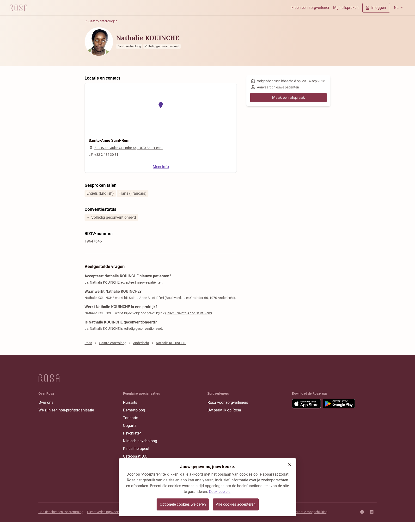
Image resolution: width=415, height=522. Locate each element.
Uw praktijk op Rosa (224, 410)
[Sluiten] (290, 465)
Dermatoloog (134, 410)
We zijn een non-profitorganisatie (66, 410)
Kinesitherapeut (136, 448)
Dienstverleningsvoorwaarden (109, 512)
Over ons (45, 402)
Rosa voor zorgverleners (228, 402)
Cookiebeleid (220, 491)
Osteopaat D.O (135, 456)
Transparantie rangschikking (306, 512)
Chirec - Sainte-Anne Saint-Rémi (188, 313)
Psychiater (132, 433)
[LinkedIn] (372, 512)
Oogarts (129, 425)
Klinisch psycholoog (140, 441)
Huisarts (130, 402)
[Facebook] (362, 512)
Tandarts (130, 418)
